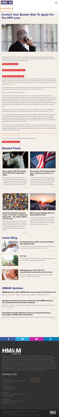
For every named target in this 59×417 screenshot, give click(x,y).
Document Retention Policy (12, 412)
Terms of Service (34, 414)
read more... (25, 187)
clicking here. (12, 84)
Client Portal (6, 10)
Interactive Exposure (33, 411)
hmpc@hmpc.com (36, 382)
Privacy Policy (26, 414)
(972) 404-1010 (36, 378)
